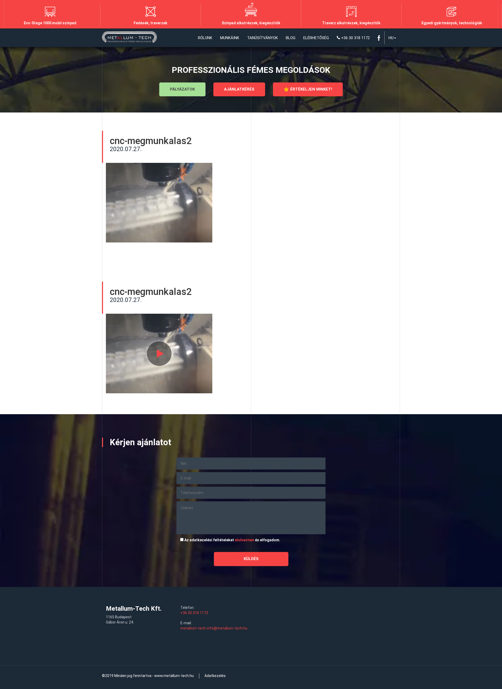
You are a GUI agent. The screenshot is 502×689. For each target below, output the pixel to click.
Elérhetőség (316, 37)
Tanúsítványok (262, 37)
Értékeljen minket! (311, 89)
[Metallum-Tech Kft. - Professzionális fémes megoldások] (129, 37)
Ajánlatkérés (239, 89)
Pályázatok (182, 89)
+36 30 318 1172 (355, 37)
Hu (391, 37)
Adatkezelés (215, 676)
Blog (290, 37)
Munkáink (229, 37)
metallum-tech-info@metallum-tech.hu (213, 628)
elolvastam (244, 540)
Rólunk (205, 37)
